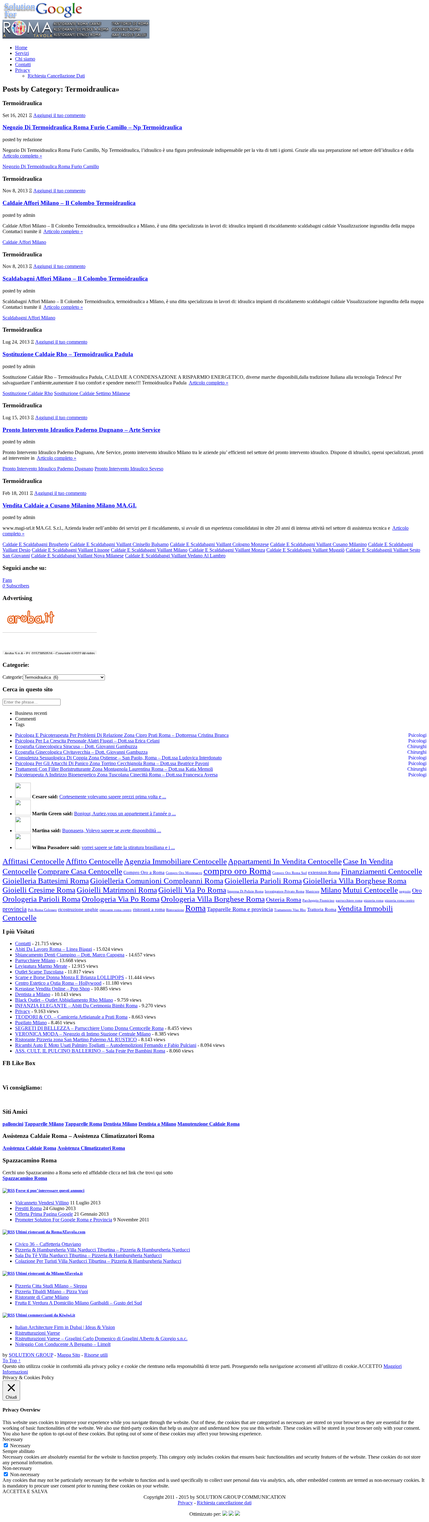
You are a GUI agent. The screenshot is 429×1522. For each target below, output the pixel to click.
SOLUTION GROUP (31, 1355)
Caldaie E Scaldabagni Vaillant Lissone (71, 550)
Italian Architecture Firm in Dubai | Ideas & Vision (65, 1327)
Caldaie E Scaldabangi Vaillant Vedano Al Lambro (175, 555)
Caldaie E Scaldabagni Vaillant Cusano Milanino (318, 544)
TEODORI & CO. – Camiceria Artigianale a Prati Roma (71, 1017)
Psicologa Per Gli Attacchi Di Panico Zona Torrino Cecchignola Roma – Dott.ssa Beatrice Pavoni (112, 763)
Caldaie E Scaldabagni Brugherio (36, 544)
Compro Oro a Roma (144, 872)
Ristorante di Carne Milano (42, 1297)
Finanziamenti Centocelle (381, 871)
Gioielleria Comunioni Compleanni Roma (156, 880)
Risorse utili (96, 1355)
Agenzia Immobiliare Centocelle (175, 861)
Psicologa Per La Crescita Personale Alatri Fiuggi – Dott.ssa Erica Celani (87, 740)
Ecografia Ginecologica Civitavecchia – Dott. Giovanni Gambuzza (81, 752)
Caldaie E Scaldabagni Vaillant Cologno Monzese (219, 544)
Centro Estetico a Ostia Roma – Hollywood (58, 983)
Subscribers (16, 585)
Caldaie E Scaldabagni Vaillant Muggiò (305, 550)
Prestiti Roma (28, 1208)
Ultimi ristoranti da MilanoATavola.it (49, 1273)
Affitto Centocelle (94, 861)
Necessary (20, 1445)
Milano (331, 890)
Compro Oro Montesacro (184, 873)
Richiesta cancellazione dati (224, 1502)
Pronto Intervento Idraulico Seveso (129, 468)
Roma (195, 908)
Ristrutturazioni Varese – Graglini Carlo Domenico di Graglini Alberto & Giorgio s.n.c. (101, 1338)
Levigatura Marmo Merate (41, 966)
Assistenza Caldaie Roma (29, 1148)
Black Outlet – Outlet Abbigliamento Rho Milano (64, 1000)
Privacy (22, 70)
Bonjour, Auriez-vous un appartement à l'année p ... (125, 813)
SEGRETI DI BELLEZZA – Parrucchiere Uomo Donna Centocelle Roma (89, 1028)
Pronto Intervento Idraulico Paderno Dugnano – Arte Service (81, 429)
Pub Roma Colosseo (42, 910)
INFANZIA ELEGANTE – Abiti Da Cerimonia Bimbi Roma (76, 1005)
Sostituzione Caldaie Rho (28, 393)
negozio (405, 891)
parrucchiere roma (349, 900)
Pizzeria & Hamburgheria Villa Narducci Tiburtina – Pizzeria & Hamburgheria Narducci (102, 1249)
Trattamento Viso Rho (290, 910)
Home (21, 47)
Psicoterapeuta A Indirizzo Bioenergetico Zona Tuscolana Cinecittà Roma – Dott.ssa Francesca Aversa (116, 774)
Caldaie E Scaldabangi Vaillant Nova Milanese (77, 555)
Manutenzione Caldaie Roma (208, 1124)
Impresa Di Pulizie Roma (245, 891)
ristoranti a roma (149, 909)
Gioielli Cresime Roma (39, 889)
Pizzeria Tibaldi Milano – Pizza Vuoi (51, 1291)
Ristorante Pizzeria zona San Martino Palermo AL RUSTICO (76, 1039)
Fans (7, 580)
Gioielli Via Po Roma (192, 889)
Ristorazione (175, 910)
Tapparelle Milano (44, 1124)
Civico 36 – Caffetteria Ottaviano (48, 1244)
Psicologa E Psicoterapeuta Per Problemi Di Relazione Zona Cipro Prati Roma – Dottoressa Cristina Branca (122, 735)
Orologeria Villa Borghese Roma (213, 898)
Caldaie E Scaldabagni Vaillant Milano (149, 550)
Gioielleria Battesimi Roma (46, 880)
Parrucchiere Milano (35, 960)
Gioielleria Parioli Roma (263, 880)
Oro (417, 890)
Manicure (312, 891)
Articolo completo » (22, 155)
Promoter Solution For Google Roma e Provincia (63, 1219)
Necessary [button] (13, 1439)
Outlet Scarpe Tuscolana (39, 971)
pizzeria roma (373, 900)
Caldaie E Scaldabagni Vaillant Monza (227, 550)
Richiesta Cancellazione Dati (56, 75)
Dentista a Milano (32, 994)
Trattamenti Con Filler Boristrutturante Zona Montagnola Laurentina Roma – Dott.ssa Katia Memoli (114, 769)
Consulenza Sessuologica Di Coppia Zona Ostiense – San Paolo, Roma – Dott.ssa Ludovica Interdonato (118, 757)
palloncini (13, 1124)
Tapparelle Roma (83, 1124)
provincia (15, 908)
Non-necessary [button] (17, 1468)
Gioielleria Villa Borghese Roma (354, 880)
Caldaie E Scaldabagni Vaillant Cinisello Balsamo (119, 544)
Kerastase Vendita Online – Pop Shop (52, 988)
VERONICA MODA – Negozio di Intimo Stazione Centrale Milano (83, 1034)
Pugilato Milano (31, 1022)
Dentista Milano (120, 1124)
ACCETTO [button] (370, 1366)
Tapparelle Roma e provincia (240, 909)
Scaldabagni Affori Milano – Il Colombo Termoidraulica (75, 278)
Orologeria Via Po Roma (121, 898)
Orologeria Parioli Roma (41, 898)
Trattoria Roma (321, 909)
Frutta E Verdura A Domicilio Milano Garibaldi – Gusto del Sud (78, 1302)
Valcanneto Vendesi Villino (42, 1202)
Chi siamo (25, 59)
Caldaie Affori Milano (24, 242)
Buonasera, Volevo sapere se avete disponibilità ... (111, 830)
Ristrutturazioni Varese (37, 1333)
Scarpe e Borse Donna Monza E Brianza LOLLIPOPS (69, 977)
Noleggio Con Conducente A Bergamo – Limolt (63, 1344)
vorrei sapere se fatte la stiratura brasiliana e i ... (128, 847)
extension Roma (324, 872)
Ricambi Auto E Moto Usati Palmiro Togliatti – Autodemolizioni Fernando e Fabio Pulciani (105, 1045)
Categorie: (13, 677)
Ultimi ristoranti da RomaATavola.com (50, 1232)
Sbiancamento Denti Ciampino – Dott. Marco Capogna (69, 954)
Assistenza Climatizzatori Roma (91, 1148)
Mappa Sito (68, 1355)
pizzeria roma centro (400, 900)
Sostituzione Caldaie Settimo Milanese (92, 393)
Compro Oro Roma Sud (289, 873)
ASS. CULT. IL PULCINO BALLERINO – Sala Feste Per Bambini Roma (90, 1050)
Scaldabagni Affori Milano (29, 317)
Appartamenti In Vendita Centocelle (285, 861)
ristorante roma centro (116, 910)
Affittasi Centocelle (33, 861)
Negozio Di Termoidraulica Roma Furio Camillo (51, 166)
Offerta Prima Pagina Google (44, 1214)
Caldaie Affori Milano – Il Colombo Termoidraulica (69, 203)
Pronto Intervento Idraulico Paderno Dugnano (48, 468)
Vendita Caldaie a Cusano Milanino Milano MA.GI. (70, 505)
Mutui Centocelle (370, 889)
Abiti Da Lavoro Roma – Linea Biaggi (53, 949)
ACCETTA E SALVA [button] (25, 1491)
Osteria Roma (283, 899)
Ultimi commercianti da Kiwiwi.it (45, 1315)
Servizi (22, 53)
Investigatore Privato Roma (284, 891)
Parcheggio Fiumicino (318, 900)
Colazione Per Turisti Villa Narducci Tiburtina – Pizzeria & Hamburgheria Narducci (98, 1261)
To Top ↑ (12, 1360)
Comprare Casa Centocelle (80, 871)
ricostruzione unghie (78, 909)
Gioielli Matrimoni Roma (117, 889)
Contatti (23, 64)
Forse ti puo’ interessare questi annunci (50, 1190)
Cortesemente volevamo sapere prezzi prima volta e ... (112, 796)
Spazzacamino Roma (25, 1178)
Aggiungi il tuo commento (59, 115)
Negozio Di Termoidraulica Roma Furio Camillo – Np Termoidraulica (92, 127)
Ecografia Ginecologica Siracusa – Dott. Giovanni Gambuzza (76, 746)
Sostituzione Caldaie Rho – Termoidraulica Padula (68, 354)
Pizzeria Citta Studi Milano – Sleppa (51, 1286)
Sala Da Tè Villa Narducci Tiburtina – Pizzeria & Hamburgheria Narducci (88, 1255)
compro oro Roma (237, 871)
